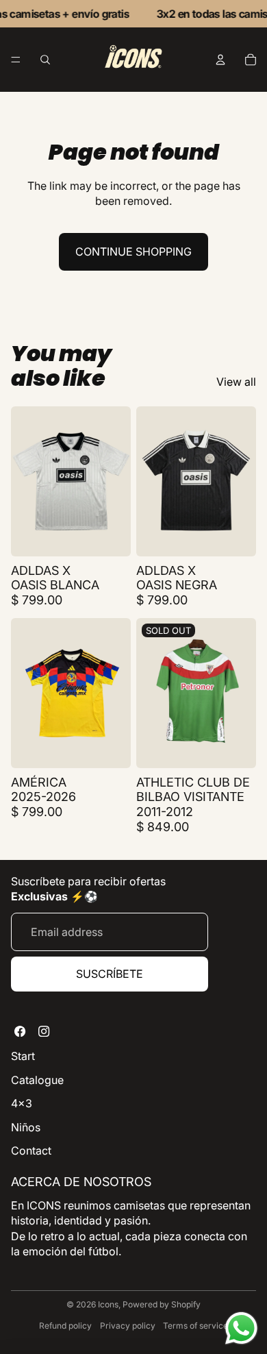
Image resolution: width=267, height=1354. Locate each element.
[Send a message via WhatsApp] (241, 1328)
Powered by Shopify (162, 1304)
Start (23, 1056)
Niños (25, 1127)
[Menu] (15, 60)
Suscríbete (109, 974)
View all (236, 382)
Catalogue (37, 1080)
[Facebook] (20, 1031)
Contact (31, 1150)
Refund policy (65, 1325)
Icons (108, 1304)
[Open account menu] (220, 60)
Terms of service (195, 1325)
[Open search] (45, 60)
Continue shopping (133, 251)
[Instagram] (44, 1031)
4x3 (21, 1103)
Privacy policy (127, 1325)
